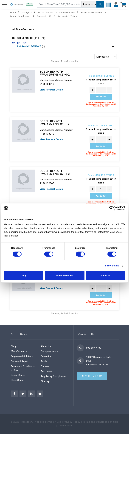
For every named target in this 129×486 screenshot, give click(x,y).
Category (27, 12)
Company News (49, 351)
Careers (45, 366)
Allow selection (64, 275)
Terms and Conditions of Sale (100, 421)
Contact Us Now (91, 376)
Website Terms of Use (47, 421)
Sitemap (45, 381)
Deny (23, 275)
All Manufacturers (23, 29)
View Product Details (52, 89)
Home (13, 12)
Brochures (46, 371)
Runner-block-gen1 (20, 16)
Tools (44, 361)
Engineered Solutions (22, 356)
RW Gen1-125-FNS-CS (31, 46)
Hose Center (18, 380)
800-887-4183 (93, 347)
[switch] (48, 254)
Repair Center (18, 375)
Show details (112, 265)
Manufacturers (19, 351)
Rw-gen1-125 (44, 16)
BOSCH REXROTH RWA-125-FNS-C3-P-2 (54, 123)
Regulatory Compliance (53, 376)
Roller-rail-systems (92, 12)
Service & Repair (19, 361)
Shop (14, 346)
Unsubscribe (65, 425)
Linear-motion (67, 12)
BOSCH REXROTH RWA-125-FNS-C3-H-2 (55, 73)
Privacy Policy (72, 421)
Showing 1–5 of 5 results (64, 61)
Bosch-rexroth (45, 12)
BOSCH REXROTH (28, 38)
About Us (46, 346)
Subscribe (46, 356)
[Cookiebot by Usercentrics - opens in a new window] (111, 208)
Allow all (105, 275)
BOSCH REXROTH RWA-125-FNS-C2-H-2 (55, 172)
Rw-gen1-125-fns (67, 16)
